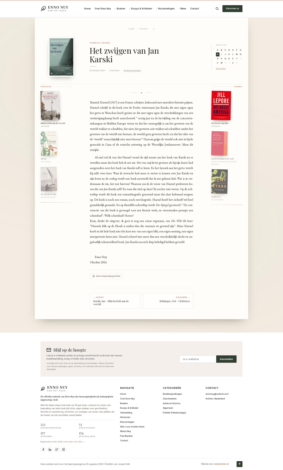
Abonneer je (232, 8)
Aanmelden (226, 359)
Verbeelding (126, 412)
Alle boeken (221, 68)
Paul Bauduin (126, 436)
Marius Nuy (125, 431)
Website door (215, 464)
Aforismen (125, 417)
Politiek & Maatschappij (174, 412)
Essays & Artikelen (141, 8)
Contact (194, 8)
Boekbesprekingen (132, 70)
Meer (183, 8)
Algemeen (168, 408)
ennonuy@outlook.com (217, 394)
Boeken (121, 8)
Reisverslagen (127, 422)
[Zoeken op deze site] (217, 8)
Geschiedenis (170, 398)
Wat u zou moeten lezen (132, 426)
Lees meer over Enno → (74, 442)
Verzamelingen (166, 8)
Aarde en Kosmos (172, 403)
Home (87, 8)
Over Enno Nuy (103, 8)
